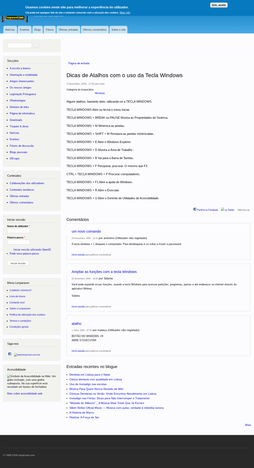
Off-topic (15, 158)
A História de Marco (81, 412)
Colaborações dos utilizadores (27, 183)
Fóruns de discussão (22, 145)
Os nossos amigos (20, 87)
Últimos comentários (95, 29)
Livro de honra (17, 296)
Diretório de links (19, 107)
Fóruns (50, 29)
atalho (76, 324)
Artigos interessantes (22, 81)
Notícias (10, 29)
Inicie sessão (78, 254)
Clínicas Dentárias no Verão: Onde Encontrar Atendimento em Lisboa (112, 393)
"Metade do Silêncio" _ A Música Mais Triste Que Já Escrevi (106, 403)
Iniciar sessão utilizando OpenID (32, 249)
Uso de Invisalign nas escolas (88, 384)
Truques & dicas (19, 126)
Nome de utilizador (18, 226)
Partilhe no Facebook (207, 209)
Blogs (37, 29)
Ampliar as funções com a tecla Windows (104, 272)
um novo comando (86, 231)
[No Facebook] (9, 353)
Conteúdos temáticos (22, 189)
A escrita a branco (20, 68)
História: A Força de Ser (84, 417)
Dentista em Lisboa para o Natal (89, 374)
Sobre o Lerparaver (20, 308)
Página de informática (22, 113)
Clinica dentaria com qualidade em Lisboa (95, 379)
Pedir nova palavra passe (24, 253)
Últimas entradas (68, 29)
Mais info (125, 12)
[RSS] (27, 353)
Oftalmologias (18, 100)
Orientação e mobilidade (24, 74)
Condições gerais (19, 326)
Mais (248, 424)
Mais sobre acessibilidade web (24, 393)
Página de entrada (78, 63)
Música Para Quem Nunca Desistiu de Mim (96, 388)
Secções (13, 60)
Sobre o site (118, 29)
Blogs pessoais (18, 152)
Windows (100, 93)
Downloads (16, 119)
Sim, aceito (219, 5)
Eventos (24, 29)
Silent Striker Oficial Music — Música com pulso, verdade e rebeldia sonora (116, 407)
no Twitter (229, 209)
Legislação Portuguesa (23, 94)
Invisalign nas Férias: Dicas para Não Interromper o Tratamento (109, 398)
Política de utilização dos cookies (27, 314)
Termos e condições (20, 320)
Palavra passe (16, 237)
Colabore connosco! (20, 290)
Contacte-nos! (17, 302)
